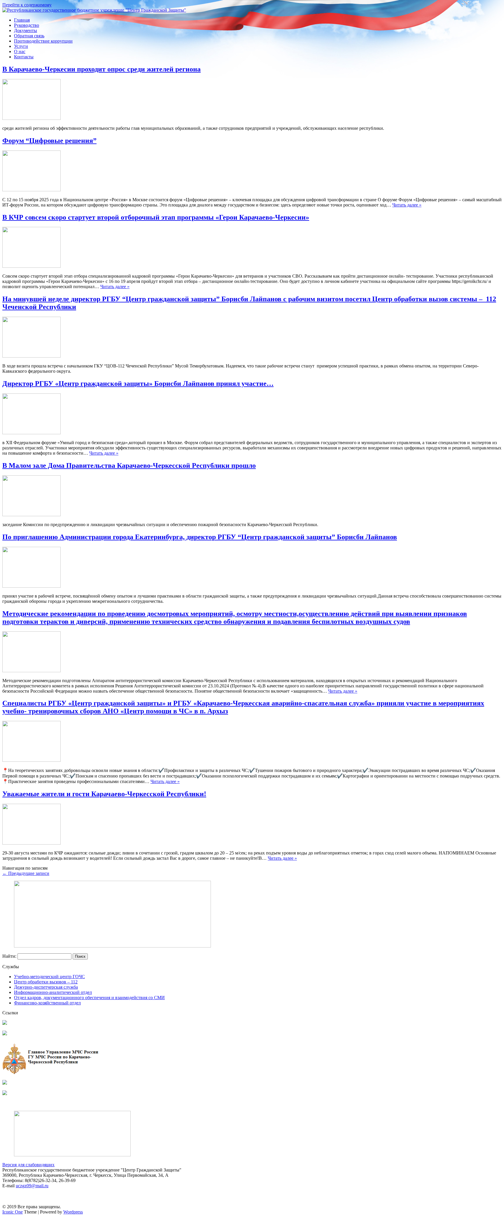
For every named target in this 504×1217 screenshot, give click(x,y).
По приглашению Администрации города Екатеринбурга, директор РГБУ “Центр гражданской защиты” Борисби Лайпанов (199, 537)
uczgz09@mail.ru (32, 1185)
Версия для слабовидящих (28, 1164)
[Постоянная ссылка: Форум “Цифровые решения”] (31, 189)
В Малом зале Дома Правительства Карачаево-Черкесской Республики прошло (129, 465)
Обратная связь (29, 35)
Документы (25, 30)
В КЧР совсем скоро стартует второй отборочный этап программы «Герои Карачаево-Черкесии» (155, 217)
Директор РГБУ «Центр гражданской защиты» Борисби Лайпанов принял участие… (138, 383)
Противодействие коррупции (43, 40)
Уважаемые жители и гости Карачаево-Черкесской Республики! (104, 794)
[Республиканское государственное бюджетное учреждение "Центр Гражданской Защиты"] (94, 10)
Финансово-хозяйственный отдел (47, 1002)
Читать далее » (406, 204)
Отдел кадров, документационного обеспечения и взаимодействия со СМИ (89, 997)
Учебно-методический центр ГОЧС (49, 976)
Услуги (21, 46)
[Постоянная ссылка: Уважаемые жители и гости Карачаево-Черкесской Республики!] (31, 842)
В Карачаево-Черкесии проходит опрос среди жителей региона (101, 69)
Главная (22, 19)
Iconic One (12, 1211)
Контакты (24, 56)
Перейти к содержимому (27, 4)
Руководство (26, 25)
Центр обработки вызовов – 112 (46, 981)
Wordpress (73, 1211)
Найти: (9, 956)
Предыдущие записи (25, 873)
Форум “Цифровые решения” (49, 140)
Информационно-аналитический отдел (53, 992)
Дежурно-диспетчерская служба (46, 987)
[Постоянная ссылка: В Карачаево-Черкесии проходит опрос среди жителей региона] (31, 118)
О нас (19, 51)
